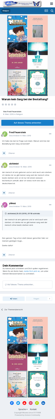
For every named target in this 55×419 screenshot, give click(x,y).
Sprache (22, 409)
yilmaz (12, 203)
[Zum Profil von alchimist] (4, 165)
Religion (19, 114)
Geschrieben (20, 135)
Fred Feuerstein (14, 111)
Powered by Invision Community (27, 415)
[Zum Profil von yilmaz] (4, 205)
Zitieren (11, 153)
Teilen (14, 299)
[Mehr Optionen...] (50, 134)
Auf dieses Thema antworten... (20, 284)
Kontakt (33, 409)
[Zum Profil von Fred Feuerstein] (4, 134)
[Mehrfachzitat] (4, 153)
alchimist (14, 163)
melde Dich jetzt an (32, 271)
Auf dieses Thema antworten (27, 123)
